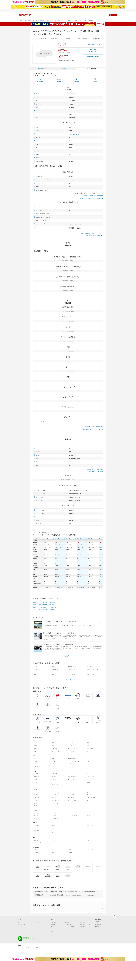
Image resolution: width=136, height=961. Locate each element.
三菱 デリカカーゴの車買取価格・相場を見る (44, 602)
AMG (35, 758)
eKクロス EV (37, 669)
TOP (19, 922)
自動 (96, 38)
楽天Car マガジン (54, 929)
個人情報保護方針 (98, 924)
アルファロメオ (38, 813)
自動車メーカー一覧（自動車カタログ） (36, 20)
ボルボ (53, 832)
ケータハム (72, 797)
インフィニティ (55, 785)
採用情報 (97, 926)
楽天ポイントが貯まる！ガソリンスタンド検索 (91, 198)
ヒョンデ (36, 840)
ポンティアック (73, 776)
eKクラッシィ (72, 666)
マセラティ (36, 815)
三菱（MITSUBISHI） (51, 20)
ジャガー (71, 792)
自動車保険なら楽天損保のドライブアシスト (92, 233)
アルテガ (36, 766)
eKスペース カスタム (92, 669)
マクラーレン (72, 800)
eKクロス (89, 666)
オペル (53, 761)
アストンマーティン (57, 792)
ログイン (114, 15)
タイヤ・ (82, 38)
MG (70, 803)
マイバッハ (54, 764)
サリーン (71, 779)
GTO (88, 672)
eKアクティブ (37, 666)
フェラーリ (90, 813)
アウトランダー (91, 674)
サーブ (35, 832)
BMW (53, 758)
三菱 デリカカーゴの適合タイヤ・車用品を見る (44, 607)
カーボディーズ (91, 797)
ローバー (89, 794)
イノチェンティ (55, 818)
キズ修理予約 (68, 924)
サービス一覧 (20, 947)
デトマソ (89, 815)
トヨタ (35, 743)
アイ (53, 674)
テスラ (35, 782)
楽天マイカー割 (54, 931)
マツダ (35, 745)
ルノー (71, 825)
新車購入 (67, 922)
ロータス (71, 794)
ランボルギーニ (73, 815)
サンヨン (89, 840)
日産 (53, 743)
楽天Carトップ (23, 20)
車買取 (54, 38)
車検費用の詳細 (77, 224)
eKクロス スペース (56, 669)
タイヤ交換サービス (84, 926)
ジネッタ (54, 797)
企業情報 (97, 921)
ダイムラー (90, 792)
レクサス (71, 751)
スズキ (89, 745)
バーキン (36, 852)
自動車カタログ (68, 929)
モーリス (36, 803)
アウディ (36, 761)
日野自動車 (90, 748)
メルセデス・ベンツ (39, 764)
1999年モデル (69, 20)
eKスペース (72, 669)
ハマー (35, 785)
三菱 (88, 743)
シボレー (89, 773)
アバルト (36, 818)
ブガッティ (90, 825)
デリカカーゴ (61, 20)
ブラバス (71, 764)
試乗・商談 (53, 922)
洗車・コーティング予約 (85, 924)
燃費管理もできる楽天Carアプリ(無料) (93, 195)
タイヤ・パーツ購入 (69, 926)
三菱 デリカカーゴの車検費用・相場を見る (43, 604)
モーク (35, 805)
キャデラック (37, 773)
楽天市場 (115, 10)
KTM (70, 852)
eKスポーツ (37, 672)
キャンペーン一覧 (21, 924)
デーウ (53, 840)
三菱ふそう (36, 751)
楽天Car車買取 (83, 922)
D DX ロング (47, 538)
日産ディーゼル (73, 748)
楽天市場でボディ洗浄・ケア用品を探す (93, 426)
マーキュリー (90, 776)
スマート (89, 758)
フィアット (72, 813)
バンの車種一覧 (75, 134)
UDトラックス (55, 751)
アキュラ (89, 751)
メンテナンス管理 (54, 926)
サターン (71, 773)
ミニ (88, 764)
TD (70, 850)
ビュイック (36, 776)
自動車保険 (82, 929)
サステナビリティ (39, 947)
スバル (71, 745)
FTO (70, 672)
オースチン (90, 800)
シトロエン (36, 825)
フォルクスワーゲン (74, 761)
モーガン (36, 800)
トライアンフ (55, 803)
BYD (35, 850)
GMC (88, 782)
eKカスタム (54, 666)
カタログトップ (41, 68)
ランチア (54, 815)
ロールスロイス (38, 797)
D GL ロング (80, 538)
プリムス (89, 779)
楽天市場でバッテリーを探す (96, 471)
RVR (35, 674)
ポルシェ (89, 761)
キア (70, 840)
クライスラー (55, 773)
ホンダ (71, 743)
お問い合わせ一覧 (29, 947)
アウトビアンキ (55, 813)
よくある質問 (36, 922)
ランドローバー (55, 794)
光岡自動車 (54, 748)
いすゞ (53, 745)
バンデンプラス (55, 800)
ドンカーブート (91, 850)
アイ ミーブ (72, 674)
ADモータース (37, 842)
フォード (54, 776)
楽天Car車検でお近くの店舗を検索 (94, 235)
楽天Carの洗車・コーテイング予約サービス (92, 429)
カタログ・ (39, 38)
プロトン (54, 850)
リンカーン (36, 779)
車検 (68, 38)
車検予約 (53, 924)
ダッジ (71, 782)
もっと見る (67, 591)
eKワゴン (54, 672)
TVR (35, 792)
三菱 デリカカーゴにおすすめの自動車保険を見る (45, 609)
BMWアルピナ (72, 758)
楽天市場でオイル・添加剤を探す (95, 469)
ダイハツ (36, 748)
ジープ (53, 782)
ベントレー (36, 794)
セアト (53, 852)
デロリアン (54, 779)
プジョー (54, 825)
